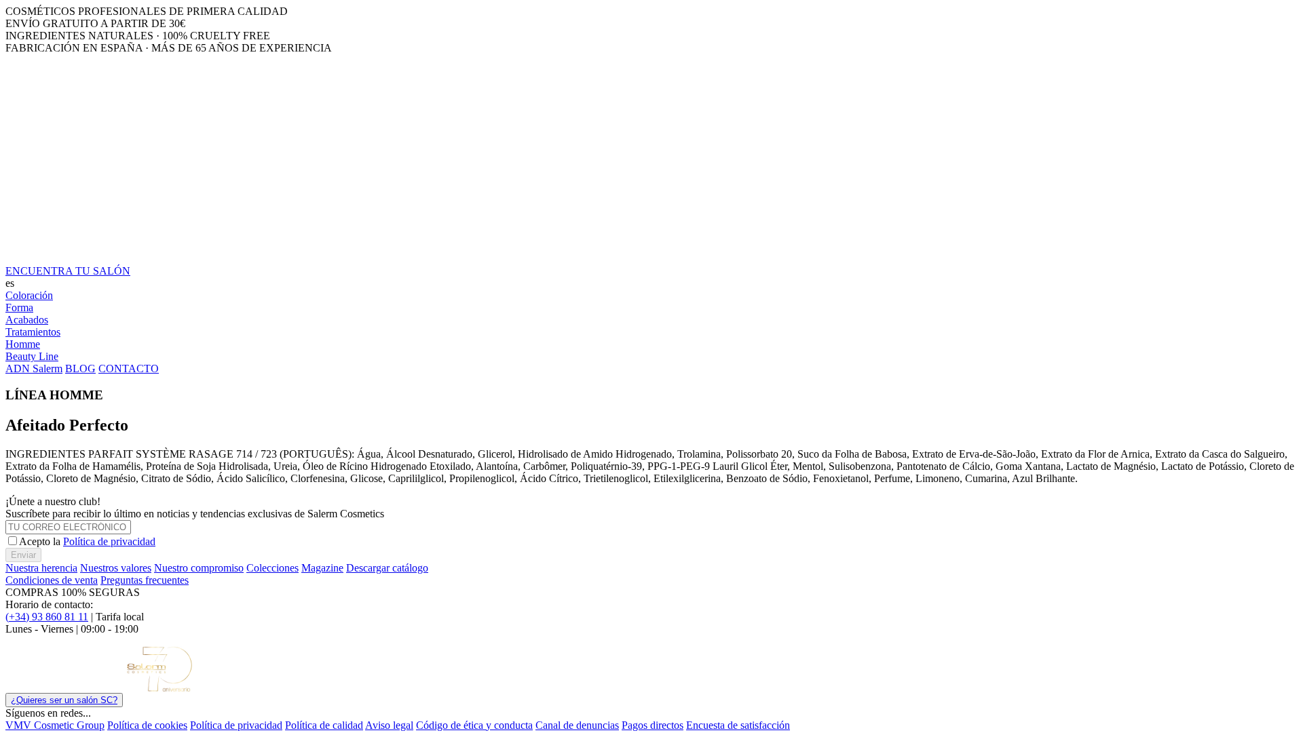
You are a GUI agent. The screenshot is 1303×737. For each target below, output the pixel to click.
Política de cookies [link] (147, 725)
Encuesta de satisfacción (738, 725)
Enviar (23, 555)
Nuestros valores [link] (115, 568)
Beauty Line (31, 356)
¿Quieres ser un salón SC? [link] (64, 700)
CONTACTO (128, 368)
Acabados (26, 319)
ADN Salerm (33, 368)
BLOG (80, 368)
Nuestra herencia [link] (41, 568)
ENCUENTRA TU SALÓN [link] (67, 271)
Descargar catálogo (387, 568)
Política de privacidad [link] (236, 725)
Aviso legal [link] (389, 725)
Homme (22, 344)
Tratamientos (32, 332)
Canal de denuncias (577, 725)
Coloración (29, 295)
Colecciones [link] (272, 568)
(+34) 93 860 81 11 (46, 616)
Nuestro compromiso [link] (199, 568)
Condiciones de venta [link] (51, 580)
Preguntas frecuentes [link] (144, 580)
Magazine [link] (322, 568)
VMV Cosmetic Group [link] (55, 725)
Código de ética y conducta (474, 725)
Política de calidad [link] (324, 725)
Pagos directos (652, 725)
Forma (19, 307)
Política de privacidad (109, 541)
